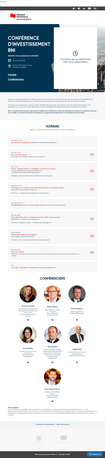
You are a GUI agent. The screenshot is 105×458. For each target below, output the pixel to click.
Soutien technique (63, 442)
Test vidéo (39, 442)
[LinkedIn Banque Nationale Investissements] (83, 8)
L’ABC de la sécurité (63, 424)
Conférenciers (16, 79)
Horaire (12, 74)
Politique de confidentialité (45, 424)
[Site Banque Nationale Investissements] (73, 8)
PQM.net (54, 454)
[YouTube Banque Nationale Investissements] (89, 8)
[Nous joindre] (78, 8)
